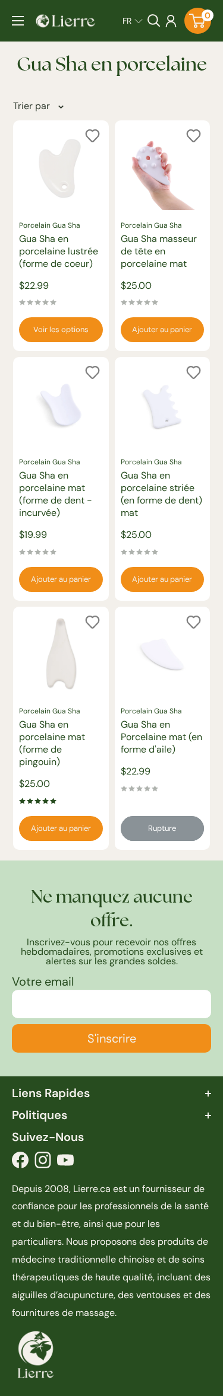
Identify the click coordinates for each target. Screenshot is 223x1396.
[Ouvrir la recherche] (154, 20)
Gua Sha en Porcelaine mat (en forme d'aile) (161, 737)
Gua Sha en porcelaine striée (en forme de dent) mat (161, 494)
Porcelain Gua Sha (49, 225)
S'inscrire (111, 1038)
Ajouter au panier (162, 329)
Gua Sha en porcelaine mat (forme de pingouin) (52, 743)
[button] (133, 20)
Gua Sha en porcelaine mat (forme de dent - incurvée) (55, 494)
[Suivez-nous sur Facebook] (20, 1163)
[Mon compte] (171, 20)
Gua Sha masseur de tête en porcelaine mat (159, 251)
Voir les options (61, 329)
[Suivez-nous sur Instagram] (42, 1163)
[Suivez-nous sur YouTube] (65, 1163)
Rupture (162, 828)
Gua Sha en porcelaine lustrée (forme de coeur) (58, 251)
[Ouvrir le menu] (18, 21)
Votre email (43, 981)
